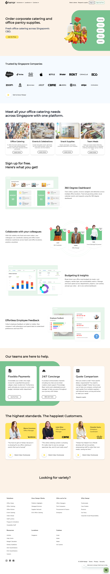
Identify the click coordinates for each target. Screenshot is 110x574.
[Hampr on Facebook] (13, 561)
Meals (101, 36)
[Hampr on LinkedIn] (10, 561)
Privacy (96, 561)
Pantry (101, 25)
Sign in (92, 2)
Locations (27, 2)
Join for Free (12, 37)
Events (100, 41)
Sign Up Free (100, 2)
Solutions (19, 2)
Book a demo (73, 2)
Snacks (100, 30)
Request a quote (83, 2)
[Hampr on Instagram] (6, 561)
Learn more (17, 152)
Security (102, 561)
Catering (100, 20)
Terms (91, 561)
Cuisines (35, 2)
